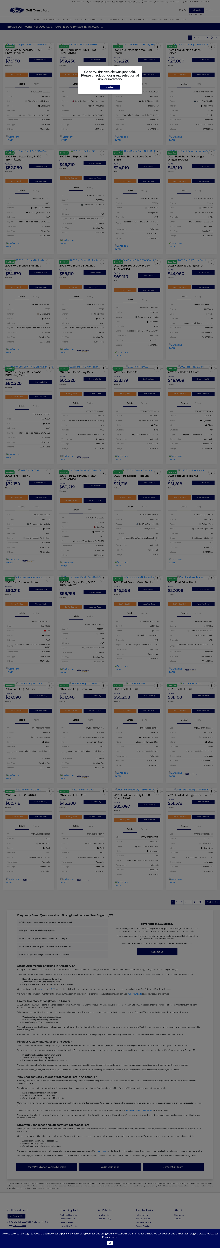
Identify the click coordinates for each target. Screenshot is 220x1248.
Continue (110, 87)
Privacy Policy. (110, 1237)
